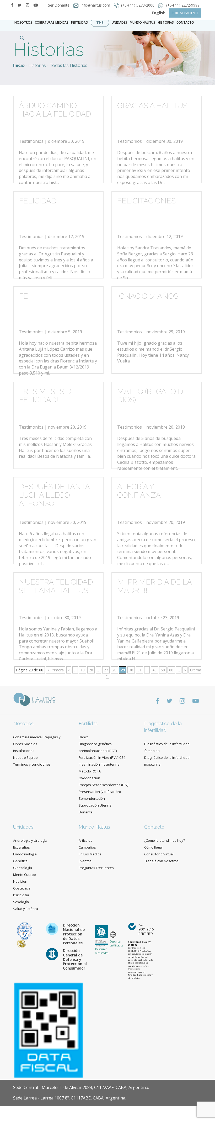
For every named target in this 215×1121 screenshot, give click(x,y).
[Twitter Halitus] (19, 5)
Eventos (85, 861)
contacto (185, 22)
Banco (84, 737)
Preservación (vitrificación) (100, 791)
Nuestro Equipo (25, 757)
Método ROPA (90, 771)
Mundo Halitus (142, 22)
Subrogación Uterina (95, 805)
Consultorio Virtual (159, 854)
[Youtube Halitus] (195, 700)
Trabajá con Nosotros (161, 861)
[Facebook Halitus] (12, 5)
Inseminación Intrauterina (99, 764)
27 (106, 669)
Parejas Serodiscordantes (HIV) (103, 784)
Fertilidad (79, 22)
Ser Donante (59, 5)
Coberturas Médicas (51, 22)
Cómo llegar (153, 847)
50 (163, 669)
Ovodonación (89, 778)
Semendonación (92, 798)
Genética (20, 861)
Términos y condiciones (32, 764)
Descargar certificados (101, 951)
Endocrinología (25, 854)
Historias (166, 22)
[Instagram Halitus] (27, 5)
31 (139, 669)
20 (91, 669)
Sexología (21, 901)
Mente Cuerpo (24, 874)
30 (131, 669)
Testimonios (31, 141)
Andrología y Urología (30, 840)
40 (154, 669)
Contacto (154, 827)
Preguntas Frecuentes (96, 867)
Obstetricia (21, 888)
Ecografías (21, 847)
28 (114, 669)
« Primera (55, 669)
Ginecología (22, 867)
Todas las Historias (68, 65)
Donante (86, 812)
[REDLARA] (21, 943)
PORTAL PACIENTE (185, 13)
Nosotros (23, 22)
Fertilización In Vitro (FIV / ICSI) (102, 757)
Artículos (85, 840)
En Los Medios (90, 854)
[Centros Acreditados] (24, 930)
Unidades (119, 22)
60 (171, 669)
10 (82, 669)
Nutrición (20, 881)
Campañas (87, 847)
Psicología (21, 895)
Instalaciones (23, 750)
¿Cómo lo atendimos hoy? (164, 840)
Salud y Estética (25, 908)
